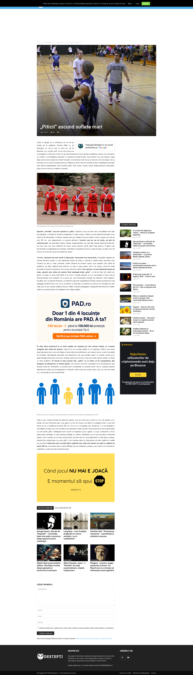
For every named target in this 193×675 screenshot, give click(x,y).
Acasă (39, 42)
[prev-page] (38, 575)
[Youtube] (128, 657)
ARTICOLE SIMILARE (45, 508)
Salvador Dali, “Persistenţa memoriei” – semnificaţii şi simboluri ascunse (102, 533)
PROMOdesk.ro (106, 665)
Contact (153, 673)
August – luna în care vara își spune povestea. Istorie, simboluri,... (144, 309)
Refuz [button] (130, 3)
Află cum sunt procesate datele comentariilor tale (94, 638)
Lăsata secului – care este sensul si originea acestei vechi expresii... (144, 320)
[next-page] (41, 575)
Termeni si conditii (125, 673)
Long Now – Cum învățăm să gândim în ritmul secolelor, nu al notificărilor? (75, 535)
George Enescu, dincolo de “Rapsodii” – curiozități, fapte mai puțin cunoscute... (144, 243)
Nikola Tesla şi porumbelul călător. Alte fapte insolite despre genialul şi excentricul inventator (48, 567)
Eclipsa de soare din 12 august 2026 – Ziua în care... (144, 275)
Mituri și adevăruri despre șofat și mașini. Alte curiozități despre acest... (143, 298)
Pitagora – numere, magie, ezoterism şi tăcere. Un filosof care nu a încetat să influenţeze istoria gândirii (102, 567)
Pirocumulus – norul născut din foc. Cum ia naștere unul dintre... (144, 287)
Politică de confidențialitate (141, 673)
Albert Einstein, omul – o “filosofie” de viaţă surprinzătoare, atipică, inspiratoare (74, 567)
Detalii (137, 3)
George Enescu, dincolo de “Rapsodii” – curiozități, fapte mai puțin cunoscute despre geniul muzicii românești (49, 536)
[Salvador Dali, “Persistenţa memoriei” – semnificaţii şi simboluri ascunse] (102, 521)
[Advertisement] (96, 26)
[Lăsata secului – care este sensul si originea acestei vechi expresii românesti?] (125, 320)
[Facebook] (122, 657)
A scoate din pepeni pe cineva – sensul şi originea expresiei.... (144, 233)
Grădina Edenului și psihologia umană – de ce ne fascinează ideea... (143, 331)
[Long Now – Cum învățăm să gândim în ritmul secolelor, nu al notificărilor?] (76, 521)
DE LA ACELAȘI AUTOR (63, 508)
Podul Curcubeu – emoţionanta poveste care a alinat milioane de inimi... (144, 265)
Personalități (59, 42)
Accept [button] (145, 3)
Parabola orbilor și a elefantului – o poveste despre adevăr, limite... (142, 254)
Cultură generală (48, 42)
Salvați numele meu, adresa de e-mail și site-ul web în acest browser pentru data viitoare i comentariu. (76, 628)
